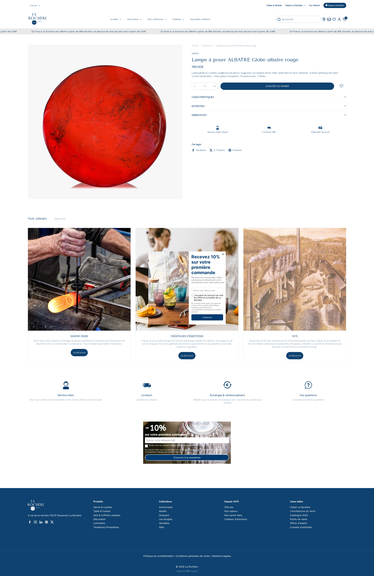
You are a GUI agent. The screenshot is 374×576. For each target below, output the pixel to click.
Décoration (99, 519)
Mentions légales (221, 556)
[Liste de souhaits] (334, 19)
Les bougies (165, 519)
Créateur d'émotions (235, 519)
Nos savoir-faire (233, 515)
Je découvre (79, 352)
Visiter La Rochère (300, 507)
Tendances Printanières (106, 527)
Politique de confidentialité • (159, 556)
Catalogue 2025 (299, 515)
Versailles (164, 523)
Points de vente (298, 519)
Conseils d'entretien (301, 527)
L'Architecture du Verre (302, 511)
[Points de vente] (324, 19)
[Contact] (329, 19)
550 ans (228, 507)
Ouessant (164, 515)
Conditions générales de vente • (194, 556)
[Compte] (339, 19)
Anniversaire (166, 507)
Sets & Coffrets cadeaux (106, 515)
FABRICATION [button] (199, 115)
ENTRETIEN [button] (198, 106)
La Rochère (191, 566)
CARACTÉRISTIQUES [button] (203, 97)
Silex (161, 527)
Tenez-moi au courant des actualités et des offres (172, 445)
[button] (344, 19)
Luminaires (99, 523)
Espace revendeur (336, 5)
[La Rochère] (37, 18)
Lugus (194, 571)
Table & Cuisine (101, 511)
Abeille (162, 511)
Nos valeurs (230, 511)
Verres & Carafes (102, 507)
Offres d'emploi (298, 523)
